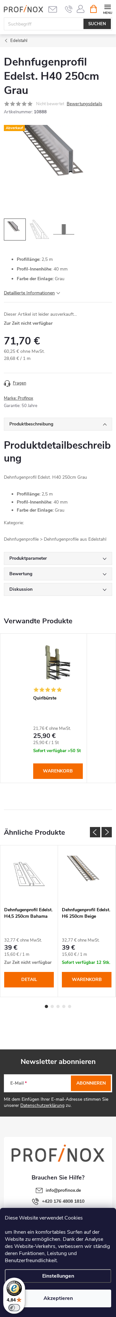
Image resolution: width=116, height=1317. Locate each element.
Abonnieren (91, 1083)
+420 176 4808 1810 (63, 1201)
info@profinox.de (63, 1190)
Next (107, 832)
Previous (95, 832)
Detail (29, 979)
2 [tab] (52, 1006)
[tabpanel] (58, 708)
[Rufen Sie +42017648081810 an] (69, 9)
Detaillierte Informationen (29, 293)
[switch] (14, 1307)
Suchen (97, 24)
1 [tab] (46, 1006)
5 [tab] (69, 1006)
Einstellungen (58, 1276)
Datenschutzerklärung (42, 1105)
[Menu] (107, 8)
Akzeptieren (58, 1298)
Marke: (18, 398)
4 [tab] (63, 1006)
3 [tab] (58, 1006)
